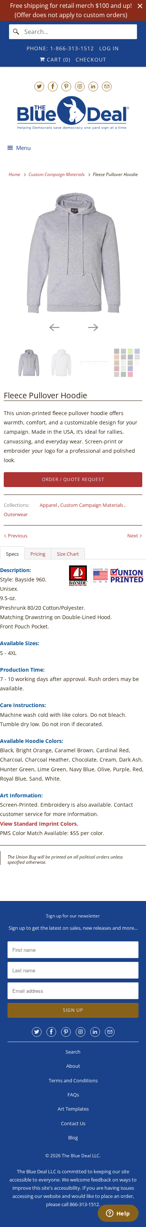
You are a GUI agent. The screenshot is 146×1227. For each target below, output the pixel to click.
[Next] (92, 326)
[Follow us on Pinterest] (66, 86)
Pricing (37, 553)
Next (133, 535)
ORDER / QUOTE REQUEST (73, 479)
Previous (17, 535)
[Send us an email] (107, 86)
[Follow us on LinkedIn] (93, 86)
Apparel (49, 505)
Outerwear (16, 514)
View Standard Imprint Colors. (39, 823)
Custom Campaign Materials (92, 505)
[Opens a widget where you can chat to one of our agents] (118, 1214)
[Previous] (53, 326)
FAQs (73, 1094)
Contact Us (73, 1123)
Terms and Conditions (73, 1080)
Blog (73, 1137)
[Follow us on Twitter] (39, 86)
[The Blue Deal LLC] (73, 113)
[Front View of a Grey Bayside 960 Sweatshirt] (73, 253)
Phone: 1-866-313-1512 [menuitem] (60, 48)
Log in (109, 48)
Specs (12, 553)
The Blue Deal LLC (81, 1155)
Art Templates (73, 1108)
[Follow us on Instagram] (80, 86)
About (73, 1066)
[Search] (16, 31)
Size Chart (68, 553)
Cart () (57, 59)
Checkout (91, 59)
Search (73, 1051)
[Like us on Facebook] (53, 86)
